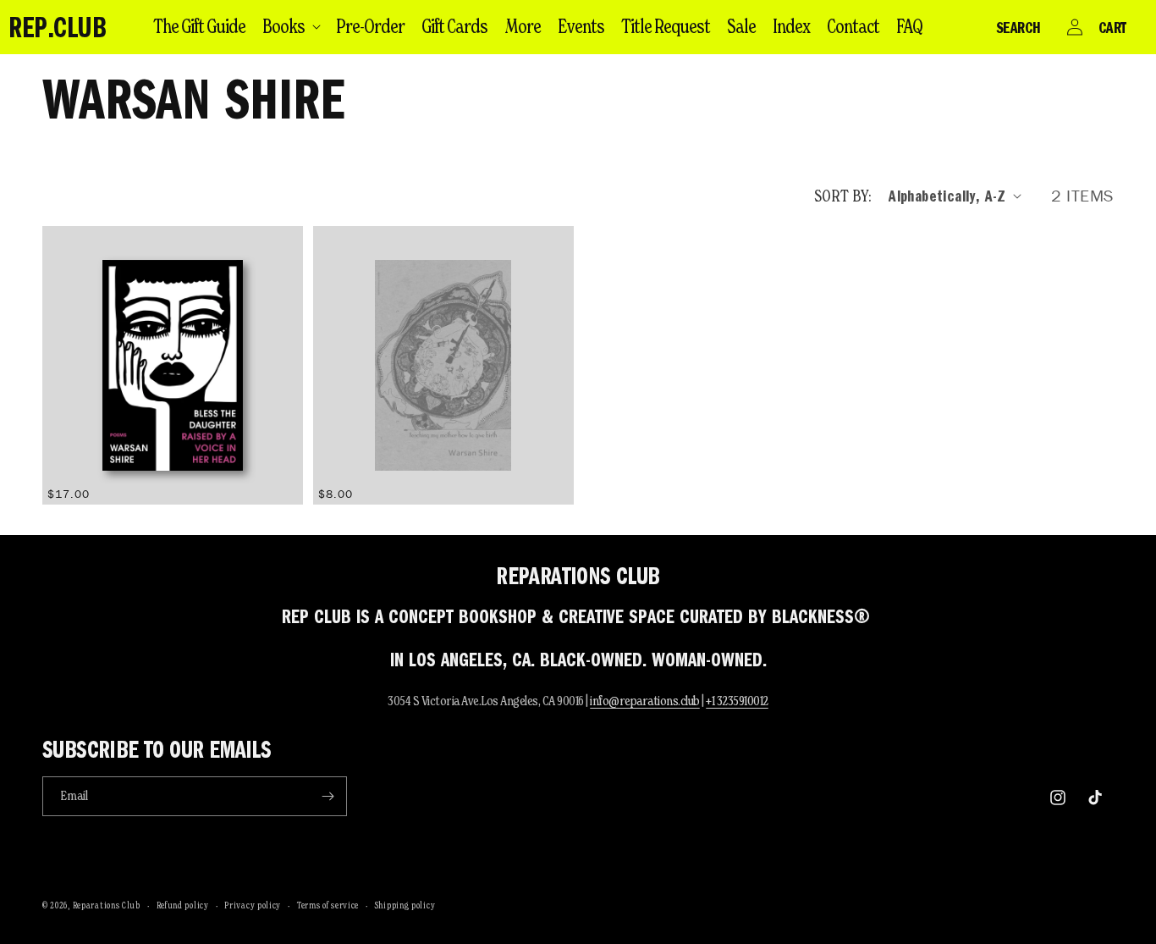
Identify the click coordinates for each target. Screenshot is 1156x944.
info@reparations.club (645, 701)
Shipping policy (405, 905)
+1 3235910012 (737, 701)
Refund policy (183, 905)
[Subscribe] (327, 796)
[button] (291, 26)
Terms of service (328, 905)
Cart (1112, 27)
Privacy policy (252, 905)
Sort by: (843, 195)
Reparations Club (106, 905)
